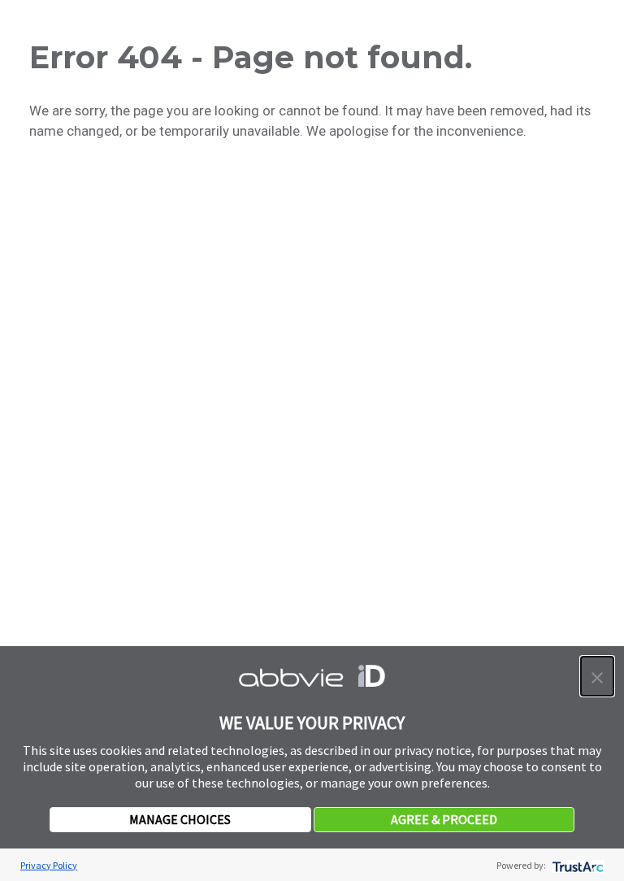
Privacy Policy (48, 865)
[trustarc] (576, 865)
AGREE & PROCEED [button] (444, 819)
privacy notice (432, 750)
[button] (597, 676)
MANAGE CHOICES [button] (180, 819)
